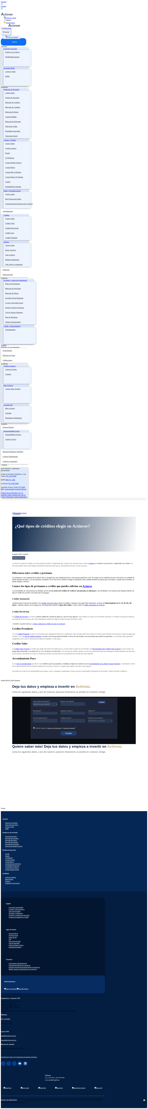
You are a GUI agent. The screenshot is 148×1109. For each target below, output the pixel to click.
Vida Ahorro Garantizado (14, 264)
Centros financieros (20, 497)
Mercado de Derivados (13, 122)
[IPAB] (42, 1088)
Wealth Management (12, 57)
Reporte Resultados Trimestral (13, 452)
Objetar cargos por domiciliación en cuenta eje (23, 969)
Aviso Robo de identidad (16, 907)
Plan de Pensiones (11, 317)
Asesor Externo (13, 933)
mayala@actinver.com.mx (8, 1040)
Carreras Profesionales (10, 456)
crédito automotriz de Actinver (94, 605)
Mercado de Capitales (12, 107)
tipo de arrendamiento (24, 664)
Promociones (10, 23)
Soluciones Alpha (11, 126)
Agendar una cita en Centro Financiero (13, 496)
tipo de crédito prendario (33, 636)
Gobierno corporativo (10, 461)
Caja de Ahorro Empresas (14, 312)
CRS (10, 939)
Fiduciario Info (8, 275)
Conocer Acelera (11, 369)
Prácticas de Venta (9, 355)
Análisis (3, 345)
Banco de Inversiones (12, 284)
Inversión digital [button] (9, 68)
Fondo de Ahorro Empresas (14, 308)
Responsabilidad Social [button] (11, 431)
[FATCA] (7, 1088)
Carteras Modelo (11, 117)
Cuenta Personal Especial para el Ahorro (19, 204)
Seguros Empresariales (13, 322)
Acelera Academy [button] (9, 366)
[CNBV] (98, 1088)
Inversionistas (7, 350)
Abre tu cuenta (11, 18)
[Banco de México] (78, 1088)
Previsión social (13, 935)
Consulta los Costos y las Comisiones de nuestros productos (19, 1057)
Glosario (8, 374)
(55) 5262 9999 (13, 483)
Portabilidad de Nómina (12, 866)
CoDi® (7, 182)
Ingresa (8, 20)
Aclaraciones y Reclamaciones (18, 963)
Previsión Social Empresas (14, 298)
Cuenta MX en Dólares (13, 172)
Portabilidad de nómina (13, 187)
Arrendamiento (8, 211)
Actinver (91, 563)
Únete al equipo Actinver (16, 945)
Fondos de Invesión (11, 836)
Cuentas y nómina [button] (9, 140)
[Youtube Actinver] (20, 1063)
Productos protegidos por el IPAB (18, 917)
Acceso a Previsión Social (14, 303)
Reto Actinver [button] (8, 385)
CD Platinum (9, 158)
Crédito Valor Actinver (22, 649)
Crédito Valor (9, 223)
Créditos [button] (6, 215)
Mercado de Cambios (12, 102)
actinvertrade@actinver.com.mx (15, 489)
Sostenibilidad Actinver (13, 435)
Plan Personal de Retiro (13, 199)
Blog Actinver (10, 408)
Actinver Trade (10, 72)
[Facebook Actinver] (3, 1063)
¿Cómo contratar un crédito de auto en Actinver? (48, 624)
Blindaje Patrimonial (12, 260)
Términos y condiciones (16, 913)
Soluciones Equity (11, 136)
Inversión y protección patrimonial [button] (15, 280)
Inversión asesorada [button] (10, 49)
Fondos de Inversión (12, 98)
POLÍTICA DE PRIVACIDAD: (9, 1100)
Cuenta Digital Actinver (13, 163)
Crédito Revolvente (12, 228)
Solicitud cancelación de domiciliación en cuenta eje (24, 967)
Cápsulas (8, 413)
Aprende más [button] (8, 405)
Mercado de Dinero (12, 112)
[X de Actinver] (14, 1063)
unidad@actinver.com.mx (8, 1036)
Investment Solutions (15, 947)
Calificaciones (7, 360)
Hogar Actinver (10, 250)
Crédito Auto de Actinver (49, 603)
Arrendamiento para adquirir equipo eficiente (104, 664)
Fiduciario (6, 270)
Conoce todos (10, 93)
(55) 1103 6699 (11, 476)
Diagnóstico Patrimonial (13, 418)
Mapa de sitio (13, 937)
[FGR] (25, 1088)
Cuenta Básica (10, 167)
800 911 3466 (10, 480)
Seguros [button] (6, 242)
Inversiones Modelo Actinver (13, 846)
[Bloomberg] (22, 989)
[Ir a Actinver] (7, 15)
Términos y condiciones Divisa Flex (19, 915)
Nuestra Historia (8, 427)
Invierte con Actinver (12, 52)
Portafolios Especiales (12, 131)
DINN (7, 76)
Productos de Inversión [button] (11, 89)
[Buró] (59, 1088)
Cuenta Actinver (10, 148)
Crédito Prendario (11, 238)
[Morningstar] (10, 989)
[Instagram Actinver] (8, 1063)
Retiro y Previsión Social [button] (11, 191)
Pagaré (7, 153)
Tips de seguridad (14, 943)
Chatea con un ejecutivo (9, 493)
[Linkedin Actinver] (25, 1063)
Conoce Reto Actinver (12, 389)
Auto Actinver (10, 255)
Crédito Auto (9, 233)
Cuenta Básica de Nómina (14, 177)
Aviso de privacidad (14, 911)
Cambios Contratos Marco (16, 909)
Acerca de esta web (14, 941)
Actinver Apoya (10, 439)
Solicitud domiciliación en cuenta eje (19, 965)
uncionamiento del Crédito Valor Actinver (106, 649)
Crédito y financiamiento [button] (11, 326)
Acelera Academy (10, 877)
